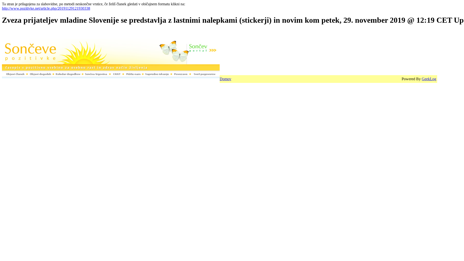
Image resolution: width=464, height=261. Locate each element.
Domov (225, 79)
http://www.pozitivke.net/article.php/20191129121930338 (46, 8)
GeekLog (429, 79)
